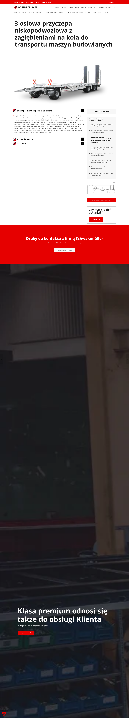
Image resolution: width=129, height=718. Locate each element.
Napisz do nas (96, 219)
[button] (4, 714)
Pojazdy (24, 12)
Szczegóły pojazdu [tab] (25, 139)
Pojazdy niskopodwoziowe (34, 12)
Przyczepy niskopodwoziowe (50, 12)
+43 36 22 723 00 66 (45, 2)
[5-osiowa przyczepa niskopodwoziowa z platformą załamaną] (1, 359)
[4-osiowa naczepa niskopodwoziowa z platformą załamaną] (127, 359)
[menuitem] (112, 2)
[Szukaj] (114, 7)
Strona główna (17, 12)
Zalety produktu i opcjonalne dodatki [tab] (35, 110)
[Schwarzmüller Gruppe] (25, 7)
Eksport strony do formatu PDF (101, 200)
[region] (48, 125)
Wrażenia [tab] (21, 143)
